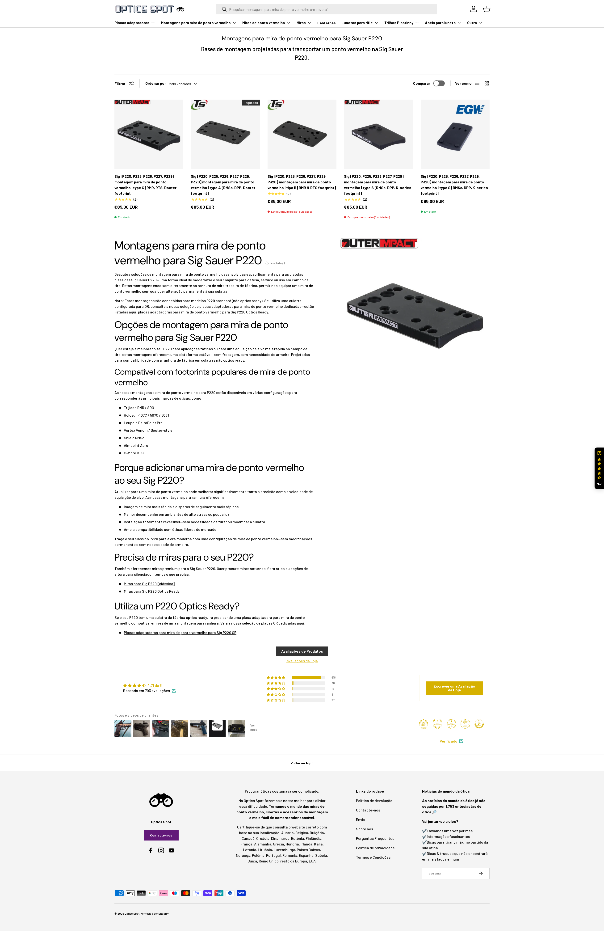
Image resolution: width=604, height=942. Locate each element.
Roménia (289, 855)
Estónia (297, 838)
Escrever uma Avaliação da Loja (454, 688)
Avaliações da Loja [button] (302, 661)
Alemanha (262, 844)
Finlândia (313, 838)
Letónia (249, 849)
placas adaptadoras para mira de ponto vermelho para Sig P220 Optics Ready (203, 312)
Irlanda (306, 844)
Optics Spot (132, 913)
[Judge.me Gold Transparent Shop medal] (451, 723)
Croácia (262, 838)
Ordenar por (155, 83)
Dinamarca (280, 838)
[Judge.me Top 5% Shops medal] (479, 723)
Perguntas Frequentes (375, 838)
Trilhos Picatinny (398, 22)
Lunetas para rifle (357, 22)
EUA (312, 861)
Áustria (287, 832)
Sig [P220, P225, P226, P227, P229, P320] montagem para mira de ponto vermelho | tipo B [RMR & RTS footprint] (302, 182)
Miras (301, 22)
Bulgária (317, 832)
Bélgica (301, 832)
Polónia (258, 855)
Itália (318, 844)
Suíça (252, 861)
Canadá (248, 838)
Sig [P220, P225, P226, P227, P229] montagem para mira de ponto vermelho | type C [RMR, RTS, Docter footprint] (145, 184)
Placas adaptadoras (131, 22)
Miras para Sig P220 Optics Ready (152, 591)
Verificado (448, 741)
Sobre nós (364, 829)
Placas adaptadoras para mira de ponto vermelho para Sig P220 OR (180, 632)
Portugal (273, 855)
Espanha (306, 855)
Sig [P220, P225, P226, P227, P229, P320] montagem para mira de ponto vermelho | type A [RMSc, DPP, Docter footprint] (223, 184)
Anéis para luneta (440, 22)
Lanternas (326, 23)
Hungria (292, 844)
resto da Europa (293, 861)
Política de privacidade (375, 847)
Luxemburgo (284, 849)
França (246, 844)
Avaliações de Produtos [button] (302, 651)
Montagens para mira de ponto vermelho (196, 22)
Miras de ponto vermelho (263, 22)
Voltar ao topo (302, 763)
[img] (149, 685)
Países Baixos (308, 849)
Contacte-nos (161, 835)
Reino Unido (269, 861)
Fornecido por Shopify (155, 913)
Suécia (321, 855)
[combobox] (326, 9)
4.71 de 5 (154, 685)
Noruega (243, 855)
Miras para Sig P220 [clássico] (149, 583)
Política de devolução (374, 800)
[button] (599, 468)
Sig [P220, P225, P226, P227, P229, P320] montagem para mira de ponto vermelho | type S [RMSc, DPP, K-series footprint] (454, 184)
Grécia (278, 844)
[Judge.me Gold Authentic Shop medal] (437, 723)
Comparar (421, 83)
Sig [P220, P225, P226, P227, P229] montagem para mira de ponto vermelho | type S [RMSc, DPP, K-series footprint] (377, 184)
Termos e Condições (373, 857)
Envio (360, 819)
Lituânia (265, 849)
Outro (472, 22)
